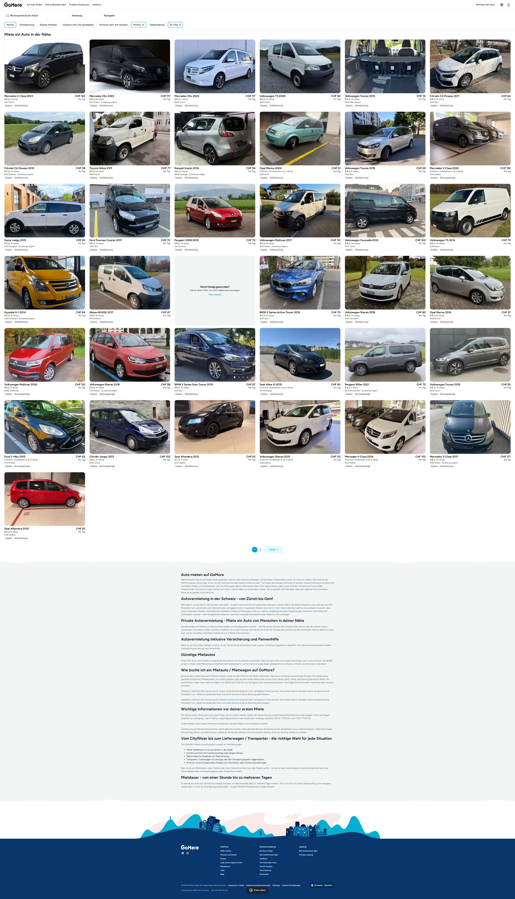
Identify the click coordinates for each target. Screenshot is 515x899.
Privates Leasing (306, 855)
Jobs (222, 870)
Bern (294, 608)
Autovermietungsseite (237, 699)
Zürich (271, 608)
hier (225, 633)
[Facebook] (182, 853)
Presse (223, 859)
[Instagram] (187, 853)
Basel (283, 608)
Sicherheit (264, 874)
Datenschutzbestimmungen (258, 885)
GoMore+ (97, 4)
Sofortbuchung (27, 24)
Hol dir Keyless (266, 866)
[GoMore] (13, 4)
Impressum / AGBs (236, 885)
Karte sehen (260, 890)
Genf (277, 608)
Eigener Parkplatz (48, 24)
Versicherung (265, 870)
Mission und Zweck (228, 855)
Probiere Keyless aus (79, 4)
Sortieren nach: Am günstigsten (78, 24)
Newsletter (225, 866)
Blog (222, 874)
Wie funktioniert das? (55, 4)
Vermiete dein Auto (485, 4)
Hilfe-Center (225, 851)
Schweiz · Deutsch (323, 885)
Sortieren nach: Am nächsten (113, 24)
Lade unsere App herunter (231, 862)
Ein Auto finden (34, 4)
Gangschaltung (157, 24)
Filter (177, 24)
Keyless (10, 24)
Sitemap (276, 885)
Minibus (137, 24)
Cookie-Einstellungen (291, 885)
